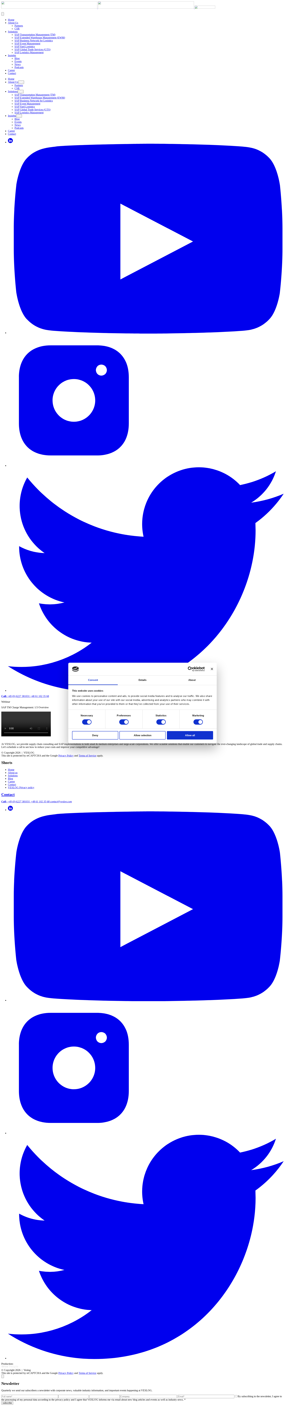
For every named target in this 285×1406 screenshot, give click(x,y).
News (18, 64)
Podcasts (19, 67)
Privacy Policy (66, 755)
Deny (95, 735)
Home (11, 19)
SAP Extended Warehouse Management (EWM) (40, 37)
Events (18, 61)
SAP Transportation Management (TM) (35, 34)
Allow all (190, 735)
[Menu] (2, 14)
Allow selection (142, 735)
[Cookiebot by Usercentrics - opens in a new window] (190, 668)
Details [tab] (143, 680)
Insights (12, 55)
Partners (19, 25)
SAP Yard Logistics (25, 46)
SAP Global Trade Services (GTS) (32, 49)
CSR (17, 28)
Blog (17, 58)
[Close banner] (212, 669)
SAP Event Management (27, 43)
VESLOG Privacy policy (21, 787)
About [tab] (192, 680)
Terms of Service (87, 755)
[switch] (124, 722)
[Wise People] (9, 1367)
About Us (13, 22)
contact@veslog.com (61, 801)
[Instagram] (74, 465)
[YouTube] (146, 332)
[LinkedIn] (10, 142)
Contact (12, 73)
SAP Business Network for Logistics (34, 40)
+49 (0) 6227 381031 (15, 696)
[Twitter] (146, 1358)
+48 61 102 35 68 (39, 696)
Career (11, 70)
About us (12, 772)
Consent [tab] (93, 680)
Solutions (13, 31)
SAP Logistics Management (29, 52)
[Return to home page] (108, 7)
